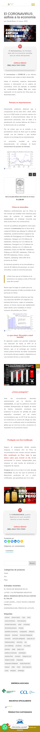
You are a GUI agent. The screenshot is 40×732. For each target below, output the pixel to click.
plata (34, 475)
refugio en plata (9, 660)
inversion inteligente (26, 635)
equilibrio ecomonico (11, 631)
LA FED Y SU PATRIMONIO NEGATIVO (18, 592)
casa (23, 617)
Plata (6, 580)
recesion (17, 656)
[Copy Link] (21, 541)
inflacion (31, 631)
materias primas (10, 642)
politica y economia (11, 653)
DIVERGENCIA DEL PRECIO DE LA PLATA (19, 608)
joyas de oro (31, 638)
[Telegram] (5, 541)
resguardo (20, 660)
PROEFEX (20, 730)
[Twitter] (18, 541)
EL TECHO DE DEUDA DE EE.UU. (16, 589)
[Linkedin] (15, 541)
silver (18, 667)
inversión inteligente (19, 638)
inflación (7, 635)
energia (21, 628)
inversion (15, 635)
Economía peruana (10, 628)
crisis (28, 617)
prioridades (22, 653)
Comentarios (9, 551)
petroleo (7, 649)
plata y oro (20, 649)
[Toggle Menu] (33, 4)
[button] (34, 174)
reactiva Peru (9, 656)
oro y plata (27, 646)
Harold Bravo (11, 21)
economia (27, 624)
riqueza (7, 667)
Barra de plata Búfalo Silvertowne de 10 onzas (20, 197)
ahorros (7, 617)
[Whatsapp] (8, 541)
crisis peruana (21, 621)
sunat (6, 670)
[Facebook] (12, 541)
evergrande (23, 631)
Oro (5, 576)
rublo (13, 667)
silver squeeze (26, 667)
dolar (19, 624)
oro (27, 475)
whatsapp (21, 670)
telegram (13, 670)
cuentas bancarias (10, 624)
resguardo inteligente (11, 663)
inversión (7, 638)
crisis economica (10, 621)
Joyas (6, 573)
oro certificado (9, 646)
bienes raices (16, 617)
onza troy (19, 642)
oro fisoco (19, 646)
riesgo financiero (25, 663)
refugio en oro (27, 656)
